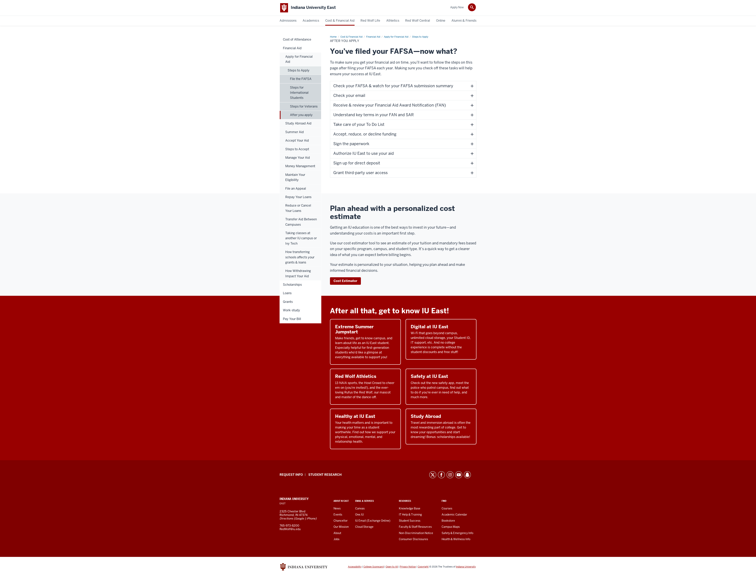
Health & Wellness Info (456, 539)
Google (299, 518)
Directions (286, 518)
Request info (291, 475)
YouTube (458, 474)
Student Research (325, 475)
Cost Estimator (345, 281)
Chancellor (341, 520)
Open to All (392, 566)
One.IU (359, 514)
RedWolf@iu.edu (290, 529)
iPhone (311, 518)
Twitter (432, 474)
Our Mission (341, 527)
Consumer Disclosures (413, 539)
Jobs (336, 539)
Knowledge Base (409, 508)
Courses (447, 508)
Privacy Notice (408, 566)
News (337, 508)
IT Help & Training (410, 514)
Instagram (450, 474)
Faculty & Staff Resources (415, 527)
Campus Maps (451, 527)
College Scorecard (373, 566)
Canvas (360, 508)
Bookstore (448, 520)
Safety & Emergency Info (457, 533)
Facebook (441, 474)
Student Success (409, 520)
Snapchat (467, 474)
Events (338, 514)
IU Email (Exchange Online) (372, 520)
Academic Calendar (454, 514)
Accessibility (354, 566)
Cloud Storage (364, 527)
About (337, 533)
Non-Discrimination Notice (416, 533)
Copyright (423, 566)
